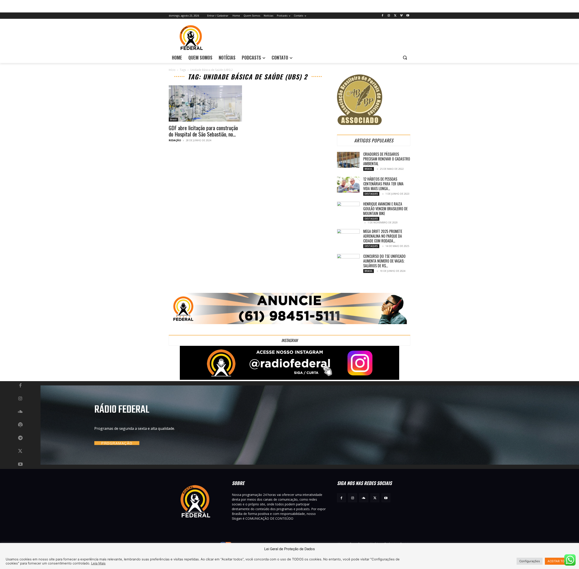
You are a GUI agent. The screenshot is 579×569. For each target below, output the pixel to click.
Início (172, 70)
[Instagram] (389, 15)
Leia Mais (98, 563)
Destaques (371, 193)
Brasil (173, 119)
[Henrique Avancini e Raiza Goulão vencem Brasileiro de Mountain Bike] (348, 210)
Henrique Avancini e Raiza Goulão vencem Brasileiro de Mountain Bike (385, 208)
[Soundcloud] (20, 411)
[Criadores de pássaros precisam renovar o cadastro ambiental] (348, 160)
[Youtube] (407, 15)
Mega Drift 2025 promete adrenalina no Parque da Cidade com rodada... (382, 236)
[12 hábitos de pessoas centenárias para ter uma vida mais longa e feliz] (348, 185)
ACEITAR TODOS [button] (559, 561)
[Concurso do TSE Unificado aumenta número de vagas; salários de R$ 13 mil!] (348, 262)
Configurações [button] (529, 561)
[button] (404, 57)
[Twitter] (395, 15)
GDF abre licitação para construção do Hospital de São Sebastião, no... (203, 131)
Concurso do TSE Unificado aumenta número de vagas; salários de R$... (384, 260)
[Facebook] (382, 15)
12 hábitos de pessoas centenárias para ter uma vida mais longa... (383, 183)
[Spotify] (20, 425)
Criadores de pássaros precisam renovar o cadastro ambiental (386, 158)
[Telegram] (20, 438)
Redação (175, 140)
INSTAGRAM (289, 340)
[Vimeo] (401, 15)
